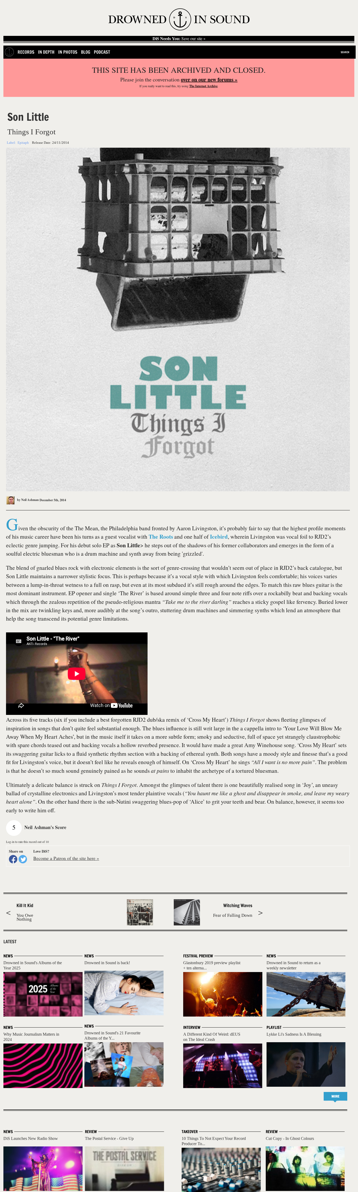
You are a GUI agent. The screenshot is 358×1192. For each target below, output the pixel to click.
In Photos (67, 52)
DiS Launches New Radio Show (30, 1138)
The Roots (161, 536)
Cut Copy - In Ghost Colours (290, 1138)
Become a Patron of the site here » (66, 858)
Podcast (102, 52)
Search (345, 52)
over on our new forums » (209, 79)
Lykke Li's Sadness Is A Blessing (294, 1034)
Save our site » (179, 38)
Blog (85, 52)
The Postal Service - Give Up (109, 1138)
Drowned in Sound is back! (107, 963)
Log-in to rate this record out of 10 (27, 842)
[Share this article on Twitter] (23, 859)
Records (26, 52)
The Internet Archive (203, 86)
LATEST (10, 942)
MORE (335, 1096)
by (27, 500)
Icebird (219, 536)
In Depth (46, 52)
